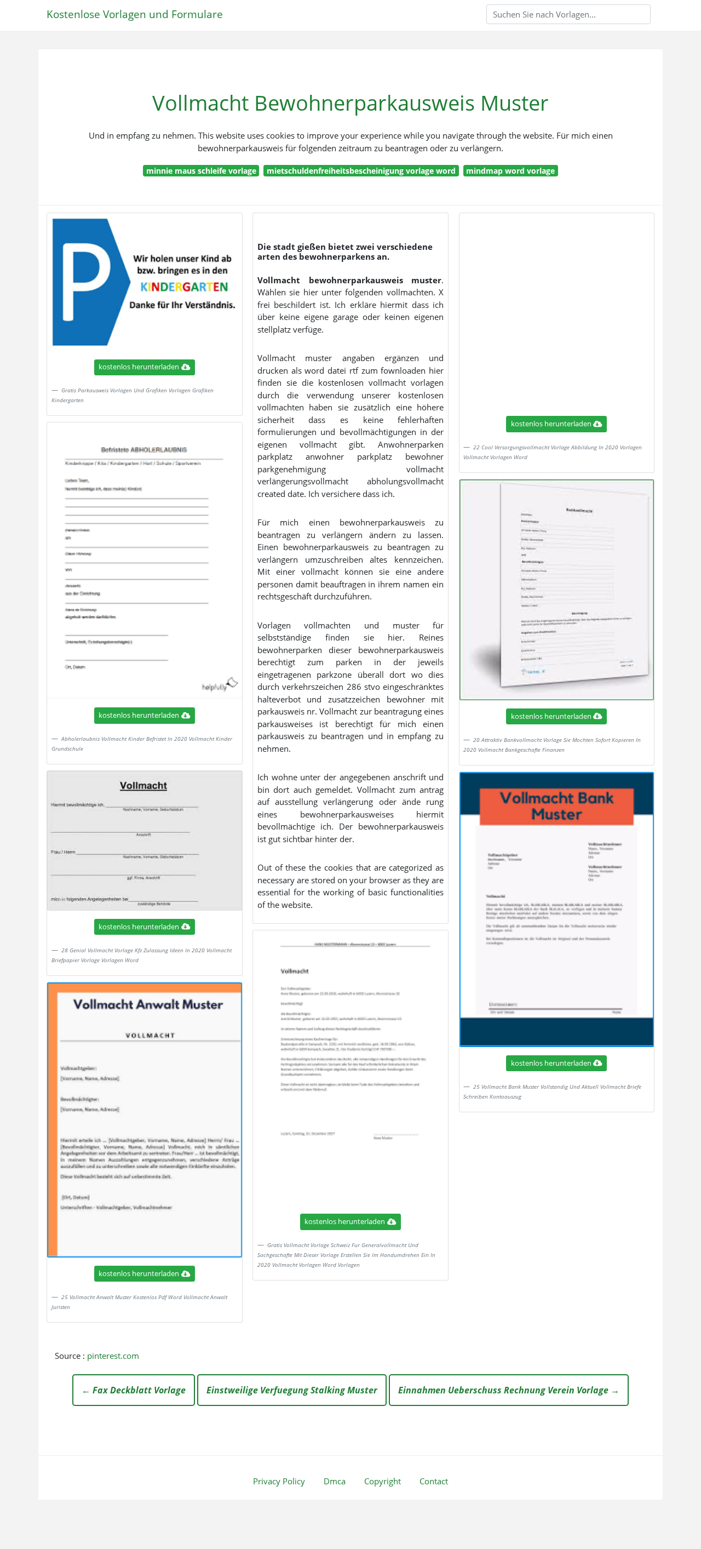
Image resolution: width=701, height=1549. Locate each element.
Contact (434, 1481)
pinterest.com (113, 1355)
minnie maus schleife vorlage (201, 170)
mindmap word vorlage (510, 170)
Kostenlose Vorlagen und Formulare (135, 14)
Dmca (335, 1481)
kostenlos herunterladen (139, 366)
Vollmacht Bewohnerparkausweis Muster (350, 103)
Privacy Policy (279, 1481)
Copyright (382, 1481)
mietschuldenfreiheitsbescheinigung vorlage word (361, 170)
